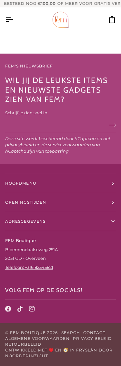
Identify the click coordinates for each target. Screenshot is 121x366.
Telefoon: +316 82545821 (29, 267)
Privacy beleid (92, 338)
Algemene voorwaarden (37, 338)
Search (70, 332)
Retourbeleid (23, 344)
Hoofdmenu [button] (20, 183)
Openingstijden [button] (25, 202)
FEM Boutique (28, 332)
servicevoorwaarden (69, 144)
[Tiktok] (20, 309)
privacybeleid (19, 144)
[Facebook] (8, 309)
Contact (94, 332)
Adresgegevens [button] (25, 221)
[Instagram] (32, 309)
